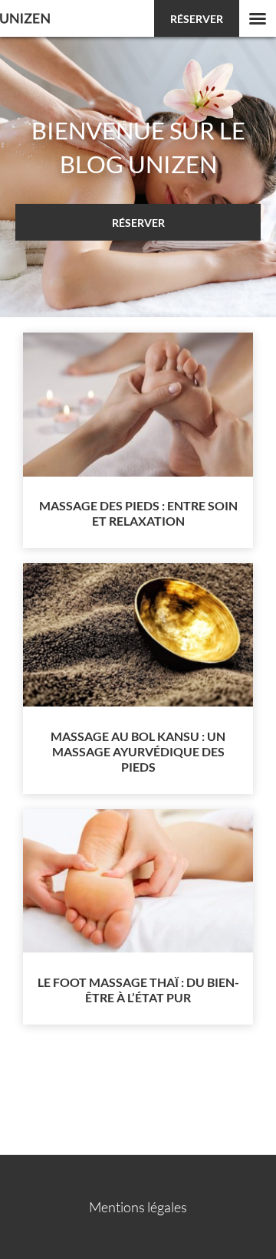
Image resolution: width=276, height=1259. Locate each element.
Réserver (196, 18)
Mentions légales (138, 1206)
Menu (257, 18)
